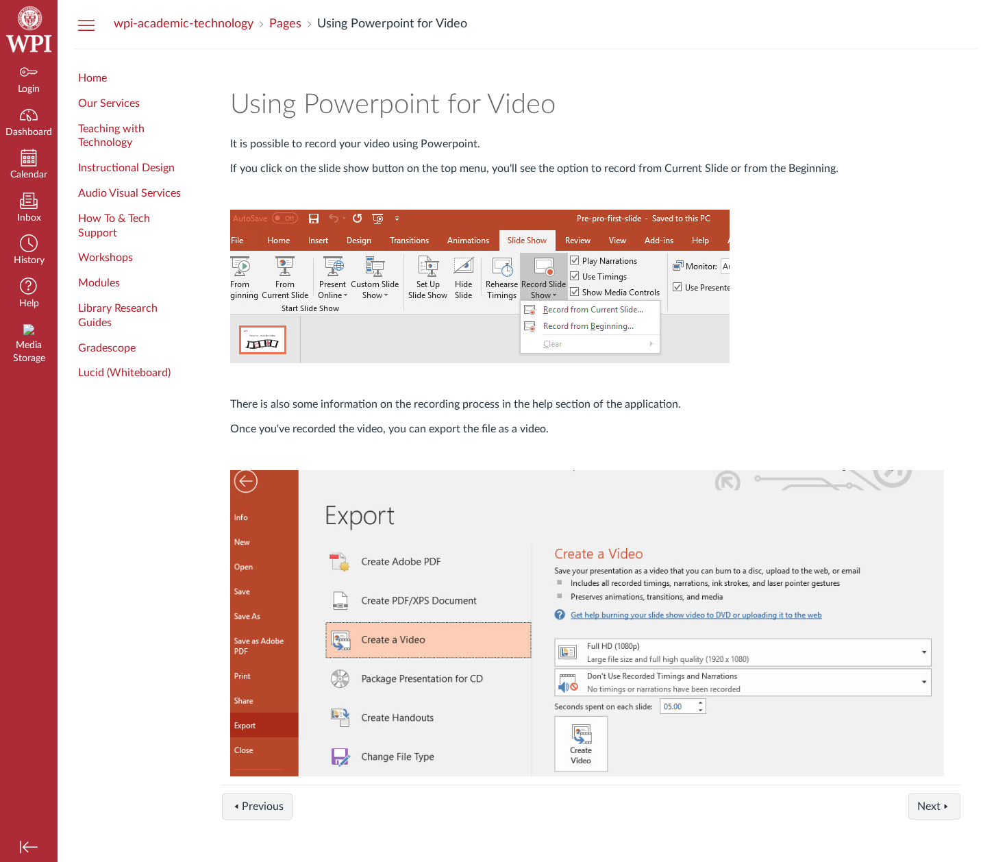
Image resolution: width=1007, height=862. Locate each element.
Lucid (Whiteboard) (124, 372)
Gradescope (107, 348)
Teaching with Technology (111, 136)
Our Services (109, 103)
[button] (29, 251)
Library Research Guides (118, 315)
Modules (99, 283)
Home (92, 78)
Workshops (105, 257)
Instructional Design (126, 167)
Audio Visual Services (129, 193)
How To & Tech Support (114, 225)
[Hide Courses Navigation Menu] (86, 24)
